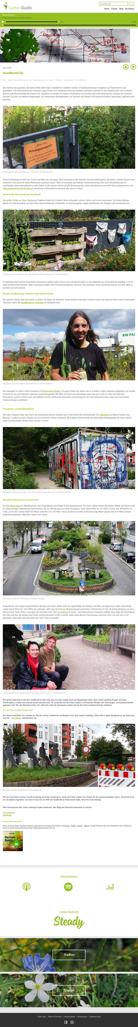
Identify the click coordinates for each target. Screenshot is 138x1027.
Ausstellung (62, 612)
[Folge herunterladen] (126, 67)
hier (53, 828)
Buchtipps (129, 9)
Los (131, 4)
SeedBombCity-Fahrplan (32, 303)
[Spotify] (68, 887)
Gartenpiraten (9, 813)
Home (106, 9)
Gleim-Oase (15, 506)
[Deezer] (110, 887)
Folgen (114, 9)
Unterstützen (69, 1017)
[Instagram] (72, 1022)
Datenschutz (95, 1017)
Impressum (82, 1017)
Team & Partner (54, 1017)
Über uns (41, 1017)
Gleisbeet (104, 415)
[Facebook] (66, 1022)
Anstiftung (7, 815)
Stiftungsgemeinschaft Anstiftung (18, 188)
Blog (121, 9)
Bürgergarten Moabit (51, 391)
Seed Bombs (16, 718)
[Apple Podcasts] (26, 887)
